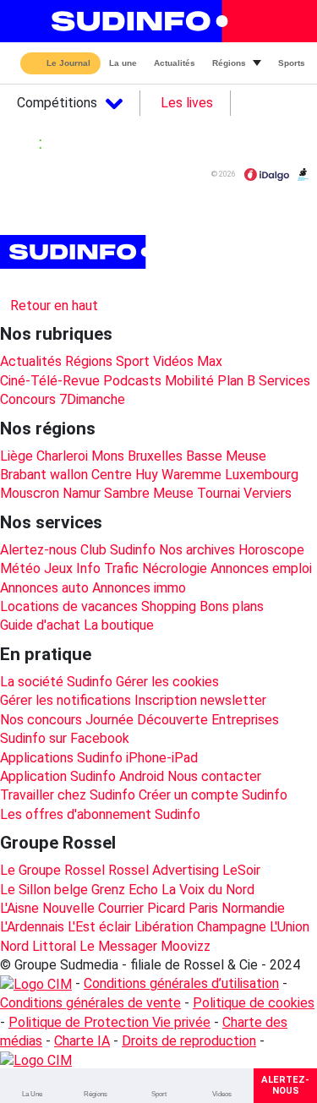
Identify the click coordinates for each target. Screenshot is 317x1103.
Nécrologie (174, 568)
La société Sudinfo (56, 682)
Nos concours (41, 720)
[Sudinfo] (75, 252)
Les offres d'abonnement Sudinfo (100, 814)
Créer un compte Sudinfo (213, 795)
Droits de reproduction (189, 1041)
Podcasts (132, 381)
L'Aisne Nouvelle (47, 908)
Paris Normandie (237, 908)
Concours (28, 399)
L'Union (289, 927)
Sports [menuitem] (291, 63)
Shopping (168, 606)
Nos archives (197, 550)
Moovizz (185, 946)
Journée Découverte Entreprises (182, 720)
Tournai (218, 493)
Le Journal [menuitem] (68, 63)
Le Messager (118, 946)
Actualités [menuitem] (174, 63)
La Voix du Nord (207, 890)
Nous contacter (214, 776)
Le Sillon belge (44, 890)
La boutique (119, 625)
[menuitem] (31, 1085)
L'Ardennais (32, 927)
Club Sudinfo (118, 550)
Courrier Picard (141, 908)
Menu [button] (26, 21)
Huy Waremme (178, 475)
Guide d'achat (40, 625)
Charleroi (62, 456)
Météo (20, 568)
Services (284, 381)
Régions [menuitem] (229, 63)
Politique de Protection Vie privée (109, 1022)
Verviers (267, 493)
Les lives (187, 103)
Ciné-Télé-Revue (50, 381)
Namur (82, 493)
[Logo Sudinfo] (134, 21)
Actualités (31, 361)
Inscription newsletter (200, 700)
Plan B (236, 381)
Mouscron (29, 493)
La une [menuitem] (123, 63)
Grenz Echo (124, 890)
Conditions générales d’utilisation (181, 983)
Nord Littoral (38, 946)
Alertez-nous (38, 550)
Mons (107, 456)
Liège (16, 456)
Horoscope (271, 550)
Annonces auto (44, 588)
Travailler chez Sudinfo (67, 795)
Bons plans (231, 606)
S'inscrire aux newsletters (91, 283)
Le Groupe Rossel (52, 870)
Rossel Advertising (163, 870)
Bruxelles (155, 456)
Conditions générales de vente (90, 1003)
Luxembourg (261, 475)
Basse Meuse (226, 456)
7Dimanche (92, 399)
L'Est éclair (99, 927)
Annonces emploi (261, 568)
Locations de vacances (69, 606)
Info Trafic (107, 568)
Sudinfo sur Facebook (64, 738)
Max (209, 361)
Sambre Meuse (149, 493)
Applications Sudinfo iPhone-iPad (99, 758)
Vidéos (173, 361)
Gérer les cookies (167, 682)
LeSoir (241, 870)
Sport (133, 361)
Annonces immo (139, 588)
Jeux (58, 568)
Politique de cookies (253, 1003)
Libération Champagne (200, 927)
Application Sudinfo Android (82, 776)
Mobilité (189, 381)
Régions (88, 361)
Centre (111, 475)
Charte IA (82, 1041)
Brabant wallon (44, 475)
